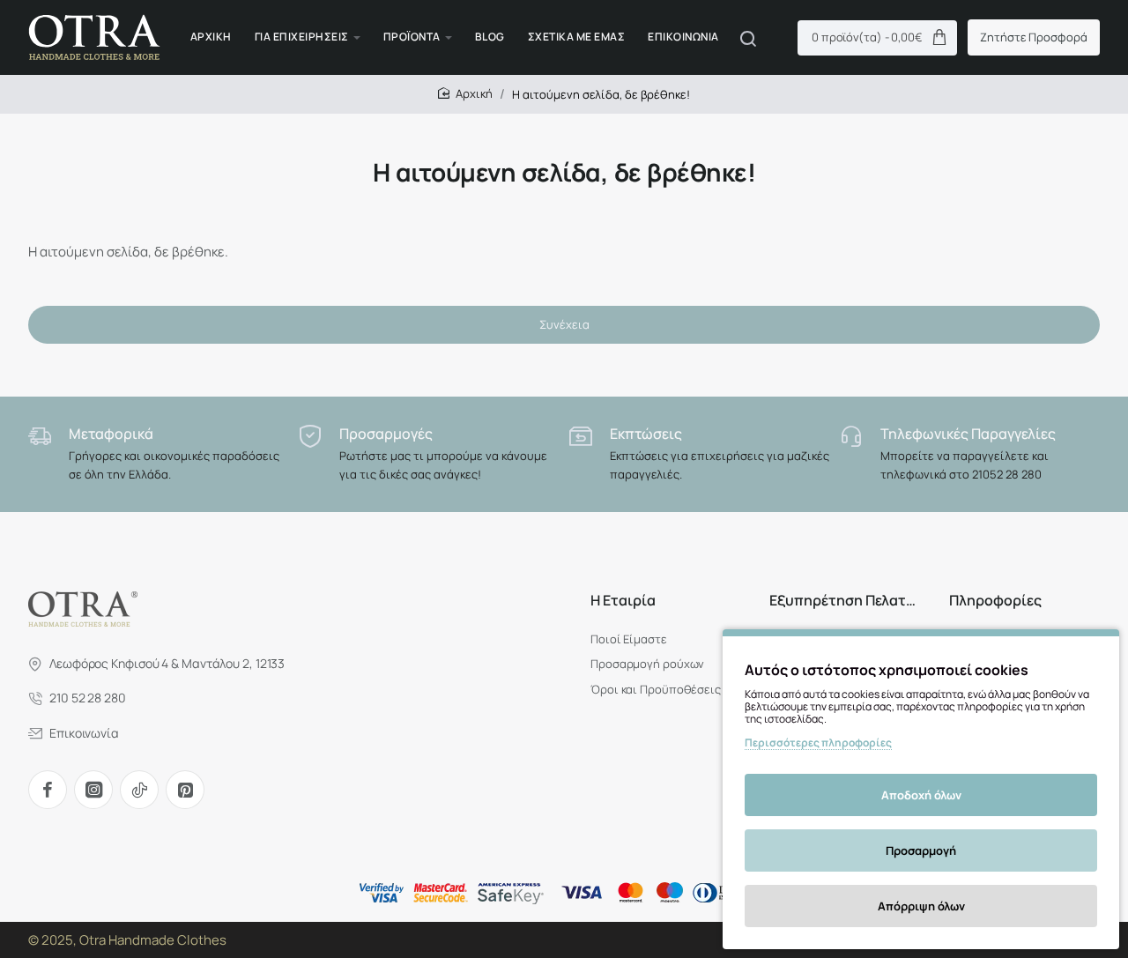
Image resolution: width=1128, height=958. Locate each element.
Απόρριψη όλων (921, 906)
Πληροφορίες (995, 600)
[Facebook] (47, 789)
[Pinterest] (185, 789)
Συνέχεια (564, 324)
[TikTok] (139, 789)
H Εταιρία (623, 600)
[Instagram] (93, 789)
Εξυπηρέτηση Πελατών (844, 600)
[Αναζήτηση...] (748, 38)
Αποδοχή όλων (921, 795)
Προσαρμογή (921, 850)
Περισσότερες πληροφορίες (818, 742)
